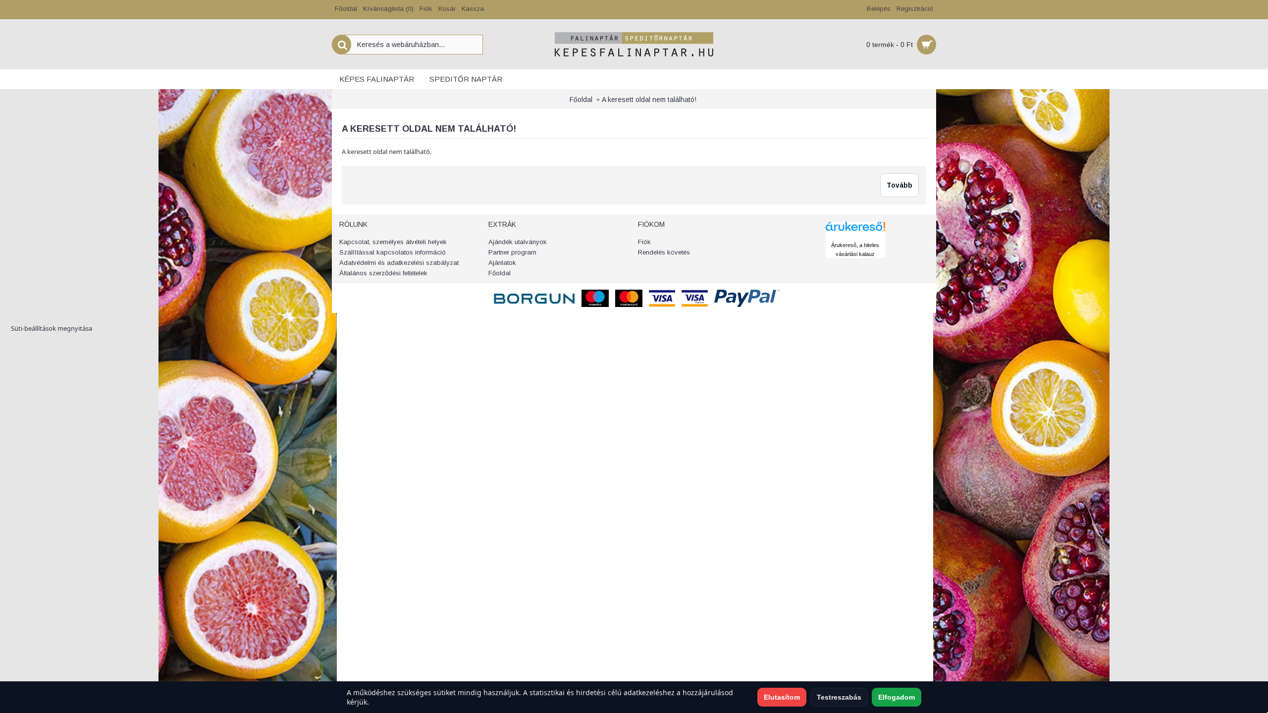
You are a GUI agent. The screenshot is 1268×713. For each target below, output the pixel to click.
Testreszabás (839, 697)
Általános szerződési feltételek (383, 273)
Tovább (899, 185)
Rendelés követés (664, 252)
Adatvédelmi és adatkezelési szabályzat (399, 262)
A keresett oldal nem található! (649, 99)
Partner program (512, 252)
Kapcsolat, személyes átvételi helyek (393, 242)
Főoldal (581, 99)
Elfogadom (896, 697)
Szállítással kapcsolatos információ (392, 252)
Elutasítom (782, 697)
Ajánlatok (502, 262)
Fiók (644, 242)
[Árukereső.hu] (855, 235)
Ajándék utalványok (517, 242)
